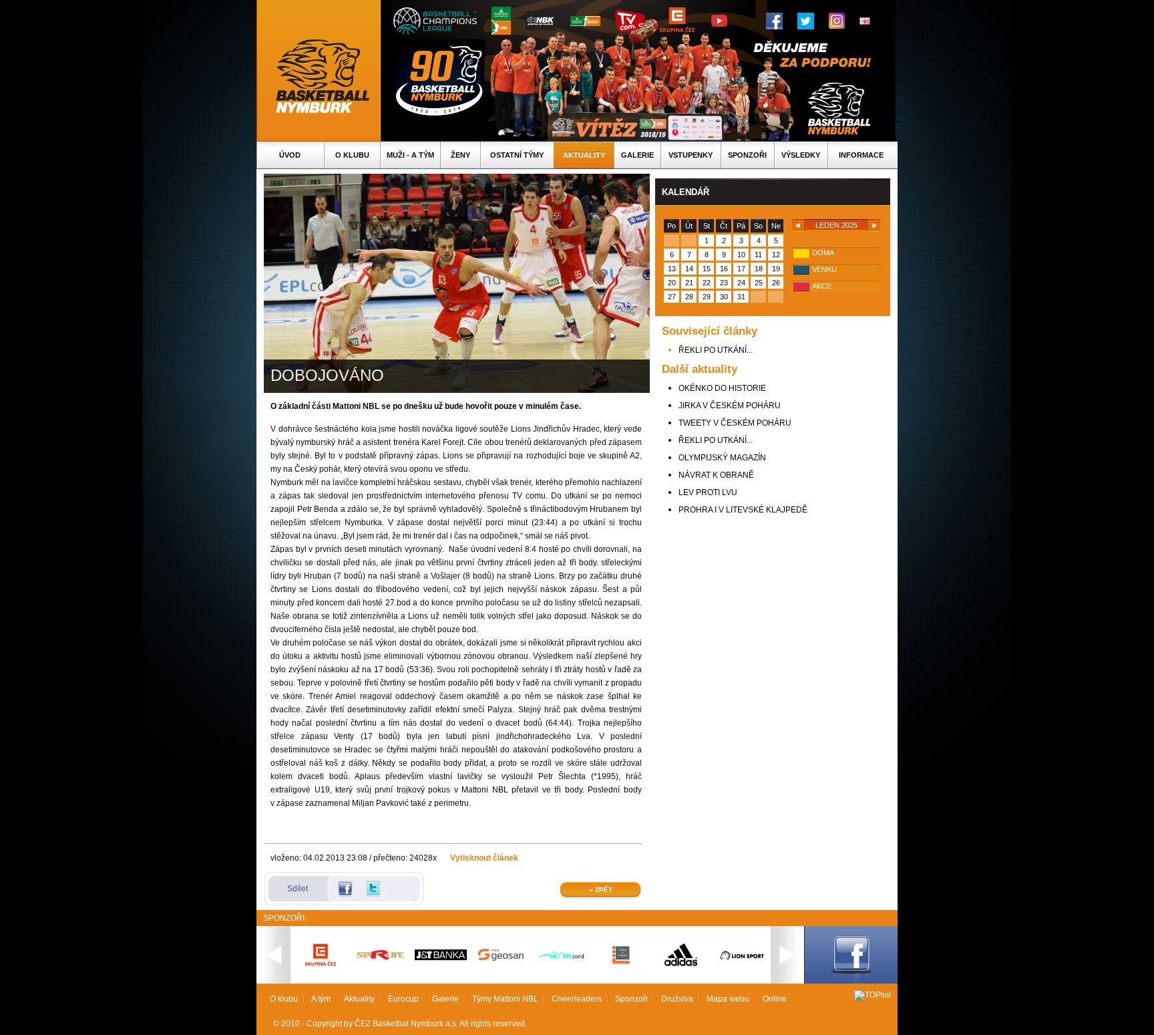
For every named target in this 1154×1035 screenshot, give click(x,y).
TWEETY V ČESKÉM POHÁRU (735, 423)
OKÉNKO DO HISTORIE (722, 388)
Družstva (677, 999)
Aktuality (584, 155)
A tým (321, 999)
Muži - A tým (410, 155)
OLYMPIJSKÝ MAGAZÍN (722, 457)
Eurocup (403, 999)
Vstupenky (690, 155)
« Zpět (600, 889)
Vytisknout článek (484, 858)
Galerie (637, 155)
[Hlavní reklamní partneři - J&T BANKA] (441, 957)
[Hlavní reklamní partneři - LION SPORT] (741, 961)
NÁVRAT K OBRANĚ (716, 475)
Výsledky (800, 155)
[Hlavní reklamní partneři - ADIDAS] (681, 965)
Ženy (460, 155)
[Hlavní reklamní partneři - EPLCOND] (561, 970)
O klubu (352, 155)
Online (775, 999)
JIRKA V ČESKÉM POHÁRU (730, 405)
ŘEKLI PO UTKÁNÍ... (716, 350)
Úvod (290, 155)
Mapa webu (728, 999)
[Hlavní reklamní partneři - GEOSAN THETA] (501, 958)
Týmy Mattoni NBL (505, 999)
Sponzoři (747, 155)
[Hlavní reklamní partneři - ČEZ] (321, 970)
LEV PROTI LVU (708, 492)
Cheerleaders (577, 999)
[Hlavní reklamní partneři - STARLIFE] (381, 957)
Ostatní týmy (517, 155)
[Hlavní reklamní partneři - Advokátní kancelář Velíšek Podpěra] (621, 962)
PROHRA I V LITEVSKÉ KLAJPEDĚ (743, 509)
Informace (861, 155)
